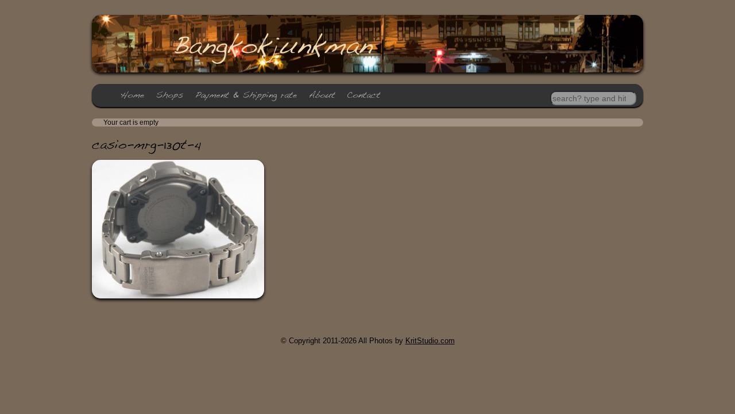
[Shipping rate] (246, 95)
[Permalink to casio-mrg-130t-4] (146, 144)
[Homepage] (132, 95)
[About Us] (322, 95)
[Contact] (363, 95)
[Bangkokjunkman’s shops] (169, 95)
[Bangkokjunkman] (272, 44)
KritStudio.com (430, 340)
